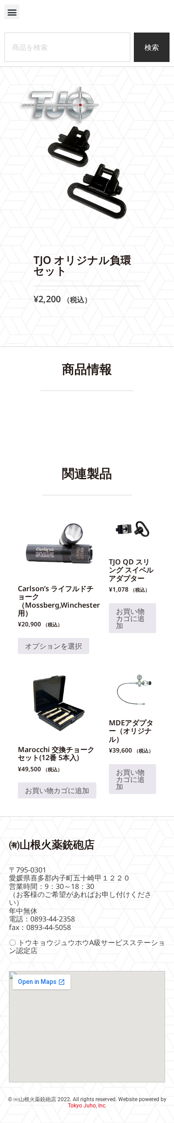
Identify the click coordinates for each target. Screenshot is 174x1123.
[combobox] (67, 47)
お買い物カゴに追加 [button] (130, 618)
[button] (11, 11)
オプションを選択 (53, 646)
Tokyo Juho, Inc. (87, 1105)
